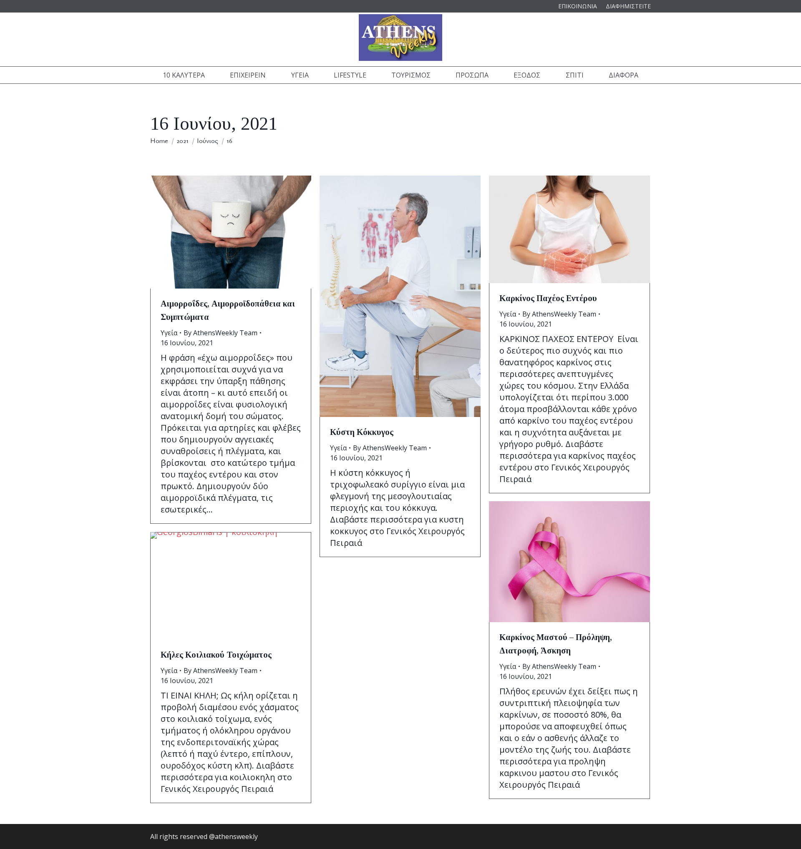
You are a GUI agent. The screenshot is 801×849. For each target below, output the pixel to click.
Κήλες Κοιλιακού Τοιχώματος (216, 654)
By (220, 332)
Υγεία (169, 332)
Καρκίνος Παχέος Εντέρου (548, 298)
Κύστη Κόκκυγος (361, 432)
